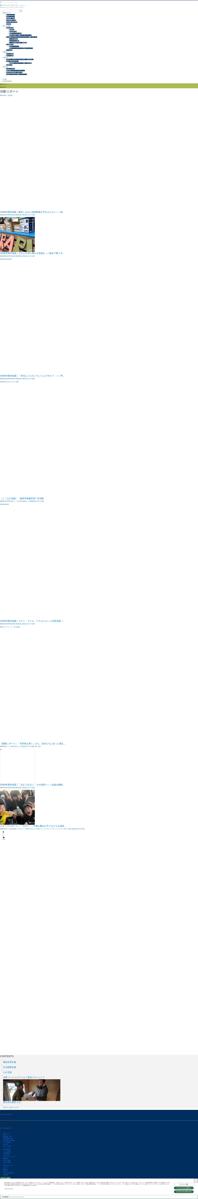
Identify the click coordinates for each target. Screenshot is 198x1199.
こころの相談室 (13, 39)
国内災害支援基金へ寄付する (14, 72)
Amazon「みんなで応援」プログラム (16, 74)
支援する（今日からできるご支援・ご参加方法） (19, 59)
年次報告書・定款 (11, 20)
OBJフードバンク (14, 46)
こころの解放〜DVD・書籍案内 (18, 42)
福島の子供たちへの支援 (33, 829)
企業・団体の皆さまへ (12, 61)
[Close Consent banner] (196, 1180)
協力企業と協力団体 (11, 22)
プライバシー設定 (5, 1178)
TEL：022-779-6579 (5, 1114)
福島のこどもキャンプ (19, 829)
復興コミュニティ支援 (15, 33)
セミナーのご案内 (14, 40)
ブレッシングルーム (45, 829)
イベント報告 (10, 746)
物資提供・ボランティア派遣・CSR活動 (20, 63)
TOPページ (6, 1133)
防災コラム (17, 746)
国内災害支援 (10, 27)
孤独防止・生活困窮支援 (29, 501)
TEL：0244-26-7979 (5, 1128)
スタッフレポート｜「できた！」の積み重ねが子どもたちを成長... (33, 826)
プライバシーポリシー (9, 1188)
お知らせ (5, 1144)
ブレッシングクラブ (57, 829)
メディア (5, 1167)
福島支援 (74, 829)
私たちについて (10, 14)
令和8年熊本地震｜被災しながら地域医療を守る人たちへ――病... (32, 212)
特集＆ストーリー (8, 1165)
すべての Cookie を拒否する (184, 1188)
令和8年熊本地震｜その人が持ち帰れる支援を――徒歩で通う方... (32, 253)
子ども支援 (9, 50)
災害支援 (24, 214)
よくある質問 (7, 1142)
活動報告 (5, 1158)
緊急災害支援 (13, 31)
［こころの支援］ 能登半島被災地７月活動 (22, 498)
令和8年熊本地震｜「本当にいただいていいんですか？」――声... (32, 376)
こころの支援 (18, 501)
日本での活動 (10, 53)
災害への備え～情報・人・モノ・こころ (20, 35)
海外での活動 (10, 55)
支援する (5, 57)
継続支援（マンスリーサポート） (15, 70)
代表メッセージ (10, 16)
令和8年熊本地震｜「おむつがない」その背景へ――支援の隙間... (32, 785)
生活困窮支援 (10, 44)
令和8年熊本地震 (11, 214)
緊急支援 (18, 214)
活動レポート (7, 52)
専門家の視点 (10, 501)
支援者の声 (9, 65)
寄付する (5, 67)
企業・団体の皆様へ (8, 1172)
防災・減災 (38, 746)
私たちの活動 (7, 26)
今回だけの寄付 (10, 68)
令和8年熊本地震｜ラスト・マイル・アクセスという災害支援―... (32, 621)
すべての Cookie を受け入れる (183, 1191)
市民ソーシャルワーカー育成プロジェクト (21, 48)
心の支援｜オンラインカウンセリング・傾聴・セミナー (21, 37)
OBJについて (6, 13)
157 (4, 839)
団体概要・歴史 (10, 18)
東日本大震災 (81, 829)
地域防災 (11, 29)
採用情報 (8, 24)
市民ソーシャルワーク (9, 1156)
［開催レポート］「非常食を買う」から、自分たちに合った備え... (33, 743)
